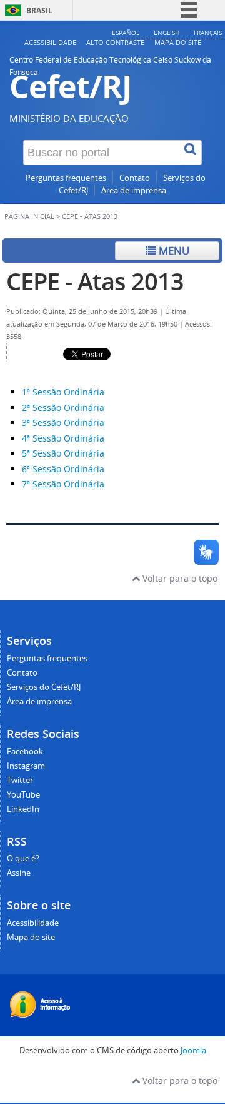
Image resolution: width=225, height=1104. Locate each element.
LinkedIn (23, 809)
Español (125, 32)
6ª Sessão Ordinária (63, 469)
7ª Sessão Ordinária (63, 484)
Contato (134, 178)
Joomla (193, 1050)
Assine (19, 873)
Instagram (26, 766)
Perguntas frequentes (66, 178)
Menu (172, 250)
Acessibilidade (50, 42)
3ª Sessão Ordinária (63, 422)
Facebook (25, 751)
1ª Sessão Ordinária (63, 392)
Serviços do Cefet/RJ (44, 687)
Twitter (20, 780)
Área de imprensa (133, 190)
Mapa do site (177, 42)
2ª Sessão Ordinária (64, 407)
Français (208, 32)
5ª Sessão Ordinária (63, 453)
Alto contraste (115, 42)
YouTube (23, 794)
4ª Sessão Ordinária (63, 438)
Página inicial (29, 216)
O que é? (23, 858)
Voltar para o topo (179, 578)
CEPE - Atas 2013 (95, 281)
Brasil (39, 10)
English (166, 32)
